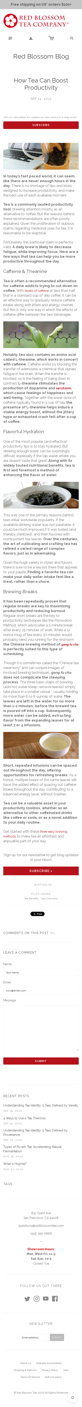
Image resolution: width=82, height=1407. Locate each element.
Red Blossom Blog (41, 56)
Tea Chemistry (49, 898)
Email (7, 982)
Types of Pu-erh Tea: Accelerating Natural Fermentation (32, 1149)
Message (9, 1000)
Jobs (65, 1370)
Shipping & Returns (25, 1370)
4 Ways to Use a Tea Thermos (24, 1118)
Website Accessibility (49, 1363)
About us (25, 1363)
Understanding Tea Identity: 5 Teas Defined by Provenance (35, 1132)
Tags (7, 1184)
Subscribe (41, 125)
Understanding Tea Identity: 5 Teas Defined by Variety (40, 1105)
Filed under (41, 893)
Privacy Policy (50, 1370)
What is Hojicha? (15, 1164)
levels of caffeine (37, 290)
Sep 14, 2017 (41, 99)
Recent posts (16, 1096)
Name (7, 964)
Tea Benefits (31, 898)
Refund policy (53, 1377)
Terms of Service (30, 1377)
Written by (43, 884)
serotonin (63, 388)
